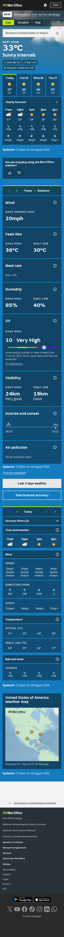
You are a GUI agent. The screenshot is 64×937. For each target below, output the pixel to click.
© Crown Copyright (32, 916)
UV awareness (14, 363)
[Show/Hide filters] (57, 521)
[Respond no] (19, 173)
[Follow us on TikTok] (32, 909)
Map (38, 22)
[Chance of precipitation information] (55, 266)
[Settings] (45, 5)
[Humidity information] (55, 289)
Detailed (23, 22)
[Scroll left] (48, 102)
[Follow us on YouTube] (17, 909)
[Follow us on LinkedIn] (47, 909)
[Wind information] (57, 554)
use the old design (49, 14)
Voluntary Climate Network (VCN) (20, 836)
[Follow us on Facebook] (24, 909)
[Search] (56, 33)
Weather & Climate (13, 842)
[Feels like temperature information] (55, 234)
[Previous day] (8, 190)
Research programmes (14, 847)
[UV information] (55, 321)
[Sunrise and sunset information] (55, 413)
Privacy (6, 884)
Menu (56, 5)
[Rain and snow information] (57, 659)
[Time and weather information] (57, 530)
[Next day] (17, 190)
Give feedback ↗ (24, 14)
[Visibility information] (55, 378)
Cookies (7, 874)
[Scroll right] (56, 102)
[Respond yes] (10, 173)
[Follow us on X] (10, 909)
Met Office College (12, 818)
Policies (7, 864)
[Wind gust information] (55, 202)
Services (7, 853)
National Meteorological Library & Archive (24, 824)
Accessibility (9, 869)
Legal (5, 879)
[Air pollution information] (55, 447)
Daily (8, 22)
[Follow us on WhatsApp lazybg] (54, 909)
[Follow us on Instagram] (39, 909)
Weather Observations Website (19, 830)
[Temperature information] (57, 619)
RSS (5, 888)
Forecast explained (14, 473)
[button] (31, 731)
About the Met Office (14, 858)
